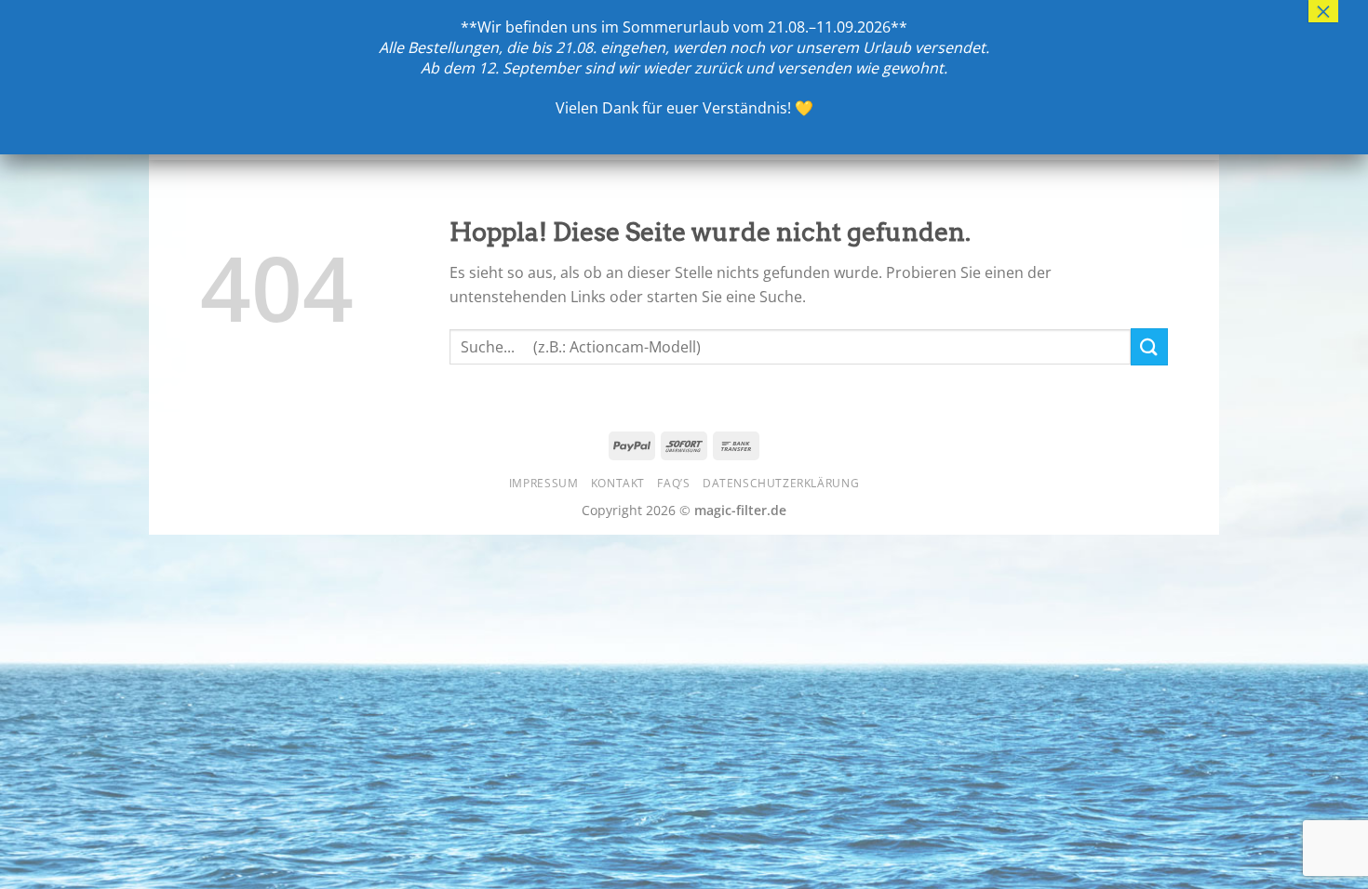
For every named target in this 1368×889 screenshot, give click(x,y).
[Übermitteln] (1149, 346)
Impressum (544, 483)
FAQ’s (673, 483)
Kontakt (618, 483)
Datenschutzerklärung (781, 483)
